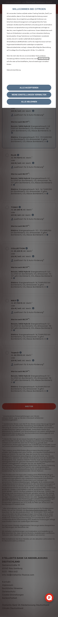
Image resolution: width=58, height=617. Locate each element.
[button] (29, 95)
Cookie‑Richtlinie (43, 58)
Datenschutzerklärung (14, 70)
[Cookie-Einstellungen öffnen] (49, 597)
